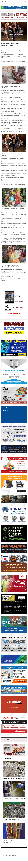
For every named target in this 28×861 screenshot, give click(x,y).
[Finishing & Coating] (14, 15)
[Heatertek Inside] (14, 449)
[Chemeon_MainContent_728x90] (14, 7)
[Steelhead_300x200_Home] (14, 704)
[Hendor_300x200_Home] (14, 414)
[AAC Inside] (14, 689)
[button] (3, 31)
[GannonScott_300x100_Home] (14, 498)
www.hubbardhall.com (7, 285)
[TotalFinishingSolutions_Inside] (14, 533)
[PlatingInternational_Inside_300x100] (14, 659)
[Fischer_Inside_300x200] (14, 483)
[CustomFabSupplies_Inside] (14, 624)
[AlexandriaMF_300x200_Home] (14, 604)
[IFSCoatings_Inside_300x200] (14, 464)
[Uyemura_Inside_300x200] (14, 348)
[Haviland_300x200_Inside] (14, 583)
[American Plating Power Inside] (14, 548)
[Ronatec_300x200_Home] (14, 514)
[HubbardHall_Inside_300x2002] (14, 563)
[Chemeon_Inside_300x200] (14, 371)
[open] (2, 1)
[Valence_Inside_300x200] (14, 644)
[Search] (25, 1)
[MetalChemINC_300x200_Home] (14, 433)
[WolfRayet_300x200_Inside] (14, 724)
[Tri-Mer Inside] (14, 674)
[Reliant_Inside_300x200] (14, 395)
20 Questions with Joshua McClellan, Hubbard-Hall (10, 44)
